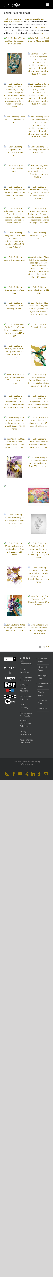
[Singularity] (14, 193)
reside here (43, 33)
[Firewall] (38, 443)
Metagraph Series (42, 668)
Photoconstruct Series (43, 685)
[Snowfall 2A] (38, 326)
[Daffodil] (38, 550)
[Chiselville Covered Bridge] (38, 215)
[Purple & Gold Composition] (38, 126)
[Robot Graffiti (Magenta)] (38, 39)
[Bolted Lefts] (14, 628)
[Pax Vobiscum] (38, 600)
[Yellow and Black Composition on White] (14, 41)
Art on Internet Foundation (26, 741)
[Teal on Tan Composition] (14, 168)
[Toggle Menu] (47, 4)
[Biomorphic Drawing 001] (38, 290)
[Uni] (38, 629)
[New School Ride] (38, 171)
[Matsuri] (14, 352)
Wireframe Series (42, 660)
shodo (41, 19)
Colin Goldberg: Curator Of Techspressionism (26, 706)
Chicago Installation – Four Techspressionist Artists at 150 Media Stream (26, 733)
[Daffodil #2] (38, 575)
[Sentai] (38, 355)
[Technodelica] (38, 463)
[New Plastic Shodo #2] (38, 309)
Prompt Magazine (24, 689)
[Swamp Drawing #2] (14, 258)
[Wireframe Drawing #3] (14, 549)
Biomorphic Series (43, 676)
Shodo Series (41, 693)
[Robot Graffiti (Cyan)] (14, 63)
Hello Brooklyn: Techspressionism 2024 (26, 671)
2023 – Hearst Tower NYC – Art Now (26, 679)
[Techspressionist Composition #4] (14, 402)
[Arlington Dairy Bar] (14, 240)
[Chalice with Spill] (38, 193)
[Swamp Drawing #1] (38, 235)
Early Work (42, 709)
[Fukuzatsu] (14, 577)
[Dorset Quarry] (14, 215)
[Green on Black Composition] (14, 119)
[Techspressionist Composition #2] (38, 402)
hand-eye (8, 22)
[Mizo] (14, 443)
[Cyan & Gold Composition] (38, 63)
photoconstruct (32, 19)
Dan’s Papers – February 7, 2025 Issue (26, 698)
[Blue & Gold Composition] (38, 94)
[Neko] (14, 379)
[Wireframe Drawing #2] (14, 520)
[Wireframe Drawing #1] (38, 524)
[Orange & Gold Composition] (14, 95)
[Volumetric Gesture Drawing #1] (14, 306)
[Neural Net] (14, 467)
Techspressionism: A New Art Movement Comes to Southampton (26, 714)
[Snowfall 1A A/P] (14, 290)
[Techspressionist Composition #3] (38, 380)
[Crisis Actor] (14, 423)
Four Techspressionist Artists (26, 662)
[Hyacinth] (14, 605)
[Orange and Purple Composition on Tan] (14, 151)
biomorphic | (19, 19)
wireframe (8, 19)
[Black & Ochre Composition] (38, 267)
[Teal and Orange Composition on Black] (38, 149)
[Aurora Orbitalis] (38, 495)
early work (17, 22)
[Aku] (38, 422)
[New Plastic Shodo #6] (14, 330)
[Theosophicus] (14, 495)
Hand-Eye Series (42, 701)
